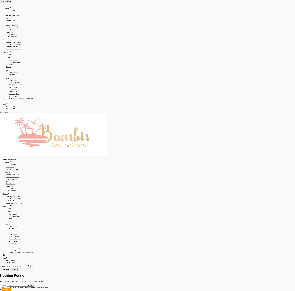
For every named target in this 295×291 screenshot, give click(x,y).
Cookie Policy (13, 87)
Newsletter (12, 74)
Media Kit (11, 64)
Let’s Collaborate (14, 72)
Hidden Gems (10, 12)
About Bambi (6, 52)
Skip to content (4, 112)
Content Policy (13, 96)
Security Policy (13, 91)
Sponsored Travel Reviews (13, 42)
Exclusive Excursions (12, 27)
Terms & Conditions (14, 82)
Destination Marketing (12, 46)
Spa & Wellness (10, 29)
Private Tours (9, 32)
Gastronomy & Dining (12, 25)
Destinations (6, 8)
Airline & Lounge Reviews (13, 20)
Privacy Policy (13, 80)
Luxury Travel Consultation (13, 44)
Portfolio (8, 57)
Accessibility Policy (14, 94)
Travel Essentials (11, 106)
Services (5, 40)
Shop (4, 104)
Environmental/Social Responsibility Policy (21, 98)
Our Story (8, 54)
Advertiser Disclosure (15, 84)
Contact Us (9, 70)
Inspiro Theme (36, 287)
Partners (8, 67)
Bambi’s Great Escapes (9, 5)
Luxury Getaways (11, 10)
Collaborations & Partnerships (14, 49)
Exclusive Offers (10, 108)
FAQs (4, 101)
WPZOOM (45, 287)
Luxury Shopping (10, 34)
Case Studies (13, 60)
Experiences (6, 18)
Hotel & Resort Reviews (12, 23)
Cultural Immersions (11, 36)
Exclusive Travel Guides (12, 15)
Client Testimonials (14, 62)
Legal (7, 78)
